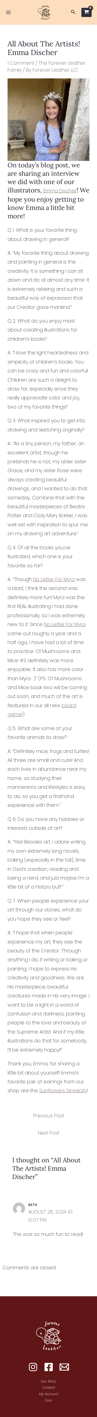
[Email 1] (64, 1367)
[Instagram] (33, 1367)
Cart (48, 1400)
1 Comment (21, 63)
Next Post (48, 1132)
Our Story (48, 1381)
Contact (48, 1387)
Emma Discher (60, 190)
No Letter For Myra (53, 579)
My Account (48, 1394)
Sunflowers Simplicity (63, 1090)
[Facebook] (48, 1367)
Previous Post (48, 1115)
